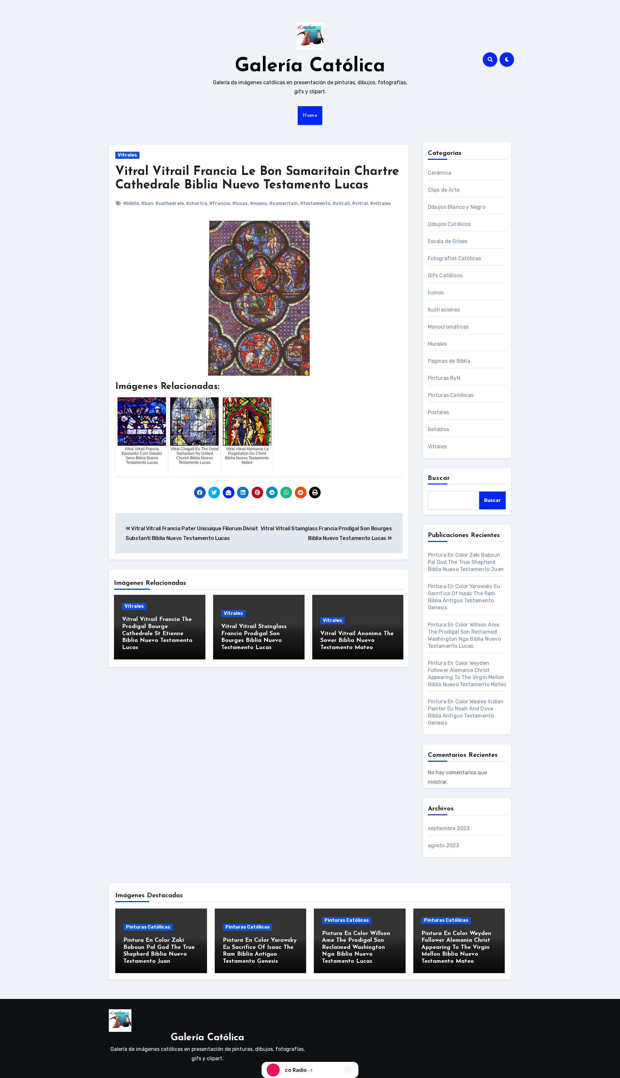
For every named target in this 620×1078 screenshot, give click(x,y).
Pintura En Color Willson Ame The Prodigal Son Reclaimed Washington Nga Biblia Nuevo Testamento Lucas (356, 947)
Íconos (436, 293)
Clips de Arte (444, 190)
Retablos (439, 429)
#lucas (240, 203)
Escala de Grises (448, 241)
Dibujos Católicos (449, 224)
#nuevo (258, 203)
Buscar (439, 478)
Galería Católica (310, 66)
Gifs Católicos (445, 275)
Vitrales (127, 155)
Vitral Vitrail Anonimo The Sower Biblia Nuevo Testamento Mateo (357, 641)
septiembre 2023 (449, 828)
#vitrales (380, 203)
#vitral (360, 203)
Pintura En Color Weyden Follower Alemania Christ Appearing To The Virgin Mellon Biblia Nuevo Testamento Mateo (456, 947)
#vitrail (341, 203)
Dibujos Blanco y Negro (456, 207)
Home (310, 115)
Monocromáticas (448, 327)
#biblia (131, 203)
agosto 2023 (443, 845)
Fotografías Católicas (454, 258)
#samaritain (283, 203)
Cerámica (439, 173)
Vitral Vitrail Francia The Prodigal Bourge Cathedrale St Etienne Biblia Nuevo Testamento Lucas (157, 633)
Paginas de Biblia (449, 361)
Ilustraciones (444, 310)
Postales (438, 412)
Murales (437, 344)
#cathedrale (169, 203)
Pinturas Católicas (451, 395)
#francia (219, 203)
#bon (147, 203)
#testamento (315, 203)
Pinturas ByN (444, 378)
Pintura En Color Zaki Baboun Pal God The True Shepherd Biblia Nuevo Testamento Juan (466, 562)
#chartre (196, 203)
